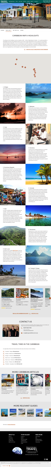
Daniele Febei (15, 463)
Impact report (38, 436)
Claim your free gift (24, 439)
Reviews (21, 30)
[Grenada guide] (30, 413)
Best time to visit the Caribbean (6, 388)
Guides (28, 1)
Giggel (22, 463)
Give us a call (34, 313)
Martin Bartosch (37, 462)
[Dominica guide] (13, 413)
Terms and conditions (39, 440)
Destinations (12, 1)
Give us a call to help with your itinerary (37, 49)
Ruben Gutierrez (24, 462)
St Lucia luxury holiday (20, 299)
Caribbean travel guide (21, 387)
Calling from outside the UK (28, 330)
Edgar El (17, 462)
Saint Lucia (15, 250)
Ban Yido (30, 462)
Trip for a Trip (11, 439)
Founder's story (11, 440)
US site (22, 443)
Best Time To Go (16, 30)
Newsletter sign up (38, 439)
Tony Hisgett (9, 463)
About (32, 1)
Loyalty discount (23, 440)
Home (2, 24)
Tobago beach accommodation (6, 299)
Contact (36, 1)
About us (10, 436)
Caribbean (5, 24)
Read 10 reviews (37, 309)
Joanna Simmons (11, 424)
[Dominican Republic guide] (21, 413)
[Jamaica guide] (39, 413)
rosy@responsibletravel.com (30, 333)
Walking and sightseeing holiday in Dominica (37, 300)
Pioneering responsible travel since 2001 (31, 454)
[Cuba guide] (4, 413)
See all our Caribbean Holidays (20, 313)
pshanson (11, 462)
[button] (25, 67)
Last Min (20, 1)
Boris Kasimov (30, 463)
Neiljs (39, 463)
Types (16, 1)
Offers (24, 1)
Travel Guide (8, 30)
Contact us (22, 436)
